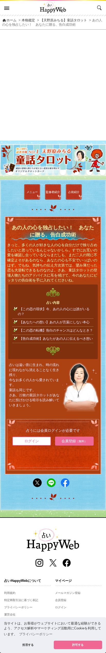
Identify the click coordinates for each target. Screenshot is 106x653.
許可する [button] (78, 644)
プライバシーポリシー (18, 607)
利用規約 (9, 592)
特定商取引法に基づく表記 (21, 600)
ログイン (31, 441)
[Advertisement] (53, 85)
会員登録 (74, 441)
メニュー (32, 192)
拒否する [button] (28, 644)
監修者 (53, 192)
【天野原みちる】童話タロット (63, 20)
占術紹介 (74, 192)
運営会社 (9, 614)
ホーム (9, 20)
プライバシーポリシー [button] (35, 634)
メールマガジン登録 (68, 592)
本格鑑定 (28, 20)
